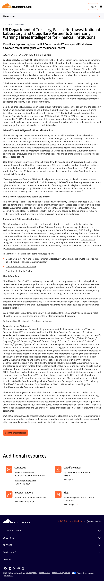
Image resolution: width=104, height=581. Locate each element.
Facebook (36, 320)
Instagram (47, 320)
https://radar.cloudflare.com (61, 315)
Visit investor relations (25, 501)
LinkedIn (26, 320)
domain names (88, 239)
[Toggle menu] (101, 6)
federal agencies (40, 171)
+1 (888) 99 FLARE (92, 521)
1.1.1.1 (87, 161)
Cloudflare (15, 207)
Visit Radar (68, 479)
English (47, 54)
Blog (15, 320)
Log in (93, 6)
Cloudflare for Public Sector (19, 270)
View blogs (69, 504)
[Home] (17, 6)
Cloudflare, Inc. (41, 59)
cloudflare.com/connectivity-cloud (69, 312)
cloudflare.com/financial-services (21, 248)
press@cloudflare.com (25, 480)
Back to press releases (15, 432)
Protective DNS (20, 171)
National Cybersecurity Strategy (60, 201)
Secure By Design (11, 210)
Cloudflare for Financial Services (21, 266)
